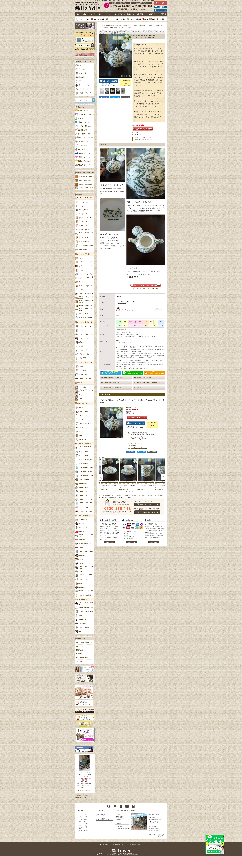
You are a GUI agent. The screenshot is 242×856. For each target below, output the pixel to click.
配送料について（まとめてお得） (143, 377)
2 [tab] (129, 492)
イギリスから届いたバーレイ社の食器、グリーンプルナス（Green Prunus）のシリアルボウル (109, 483)
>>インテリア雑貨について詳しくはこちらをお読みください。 (132, 368)
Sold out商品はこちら (80, 797)
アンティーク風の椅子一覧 (84, 362)
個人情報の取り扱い (135, 844)
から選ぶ (82, 110)
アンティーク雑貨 (113, 19)
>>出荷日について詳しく (148, 336)
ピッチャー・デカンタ (137, 25)
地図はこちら (84, 787)
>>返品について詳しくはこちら (124, 342)
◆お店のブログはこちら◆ (84, 791)
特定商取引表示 (119, 844)
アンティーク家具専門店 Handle (125, 810)
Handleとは (119, 816)
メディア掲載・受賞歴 (122, 828)
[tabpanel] (128, 474)
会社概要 (140, 14)
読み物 (130, 14)
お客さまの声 (100, 815)
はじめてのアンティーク (116, 14)
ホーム (78, 14)
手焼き (85, 176)
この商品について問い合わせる (143, 138)
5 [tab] (138, 492)
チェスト (83, 818)
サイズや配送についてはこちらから (144, 139)
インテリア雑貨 (117, 25)
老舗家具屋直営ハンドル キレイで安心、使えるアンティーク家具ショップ (88, 7)
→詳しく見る (161, 836)
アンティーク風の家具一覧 (84, 322)
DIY (80, 828)
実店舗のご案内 (154, 814)
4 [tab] (135, 492)
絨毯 (153, 19)
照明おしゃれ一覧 (82, 403)
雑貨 (146, 19)
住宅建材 (161, 19)
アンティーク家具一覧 (83, 254)
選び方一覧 (81, 107)
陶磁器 (117, 315)
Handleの (84, 180)
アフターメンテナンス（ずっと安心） (111, 387)
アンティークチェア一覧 (84, 198)
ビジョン (118, 814)
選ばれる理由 (120, 818)
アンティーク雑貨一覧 (83, 443)
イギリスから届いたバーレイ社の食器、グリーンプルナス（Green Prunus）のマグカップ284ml (145, 483)
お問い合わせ (162, 14)
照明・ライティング (84, 825)
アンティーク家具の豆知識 (81, 795)
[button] (101, 54)
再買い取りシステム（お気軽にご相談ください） (147, 382)
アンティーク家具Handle (105, 25)
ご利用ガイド (151, 14)
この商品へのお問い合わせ (139, 448)
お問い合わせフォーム (158, 834)
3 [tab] (132, 492)
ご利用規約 (105, 844)
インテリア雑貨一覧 (82, 515)
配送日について (136, 445)
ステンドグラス (83, 821)
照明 (124, 19)
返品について (138, 387)
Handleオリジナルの (85, 184)
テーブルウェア (126, 25)
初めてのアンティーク (122, 819)
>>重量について (158, 309)
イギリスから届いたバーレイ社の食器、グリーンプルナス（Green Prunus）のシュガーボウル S (163, 483)
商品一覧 (80, 194)
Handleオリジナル (85, 187)
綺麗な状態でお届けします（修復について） (113, 377)
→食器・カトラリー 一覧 (84, 61)
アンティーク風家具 (135, 19)
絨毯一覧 (79, 383)
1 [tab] (127, 492)
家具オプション (82, 638)
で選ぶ (84, 126)
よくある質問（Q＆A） (103, 819)
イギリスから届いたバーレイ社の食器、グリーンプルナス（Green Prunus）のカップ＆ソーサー (127, 483)
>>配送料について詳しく (122, 329)
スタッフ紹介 (120, 826)
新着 (85, 14)
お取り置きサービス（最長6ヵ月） (110, 382)
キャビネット (84, 819)
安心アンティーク (98, 14)
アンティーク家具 (99, 19)
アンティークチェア (84, 19)
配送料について (136, 443)
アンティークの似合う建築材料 (86, 172)
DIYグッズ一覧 (81, 599)
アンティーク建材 (84, 830)
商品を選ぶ (81, 810)
